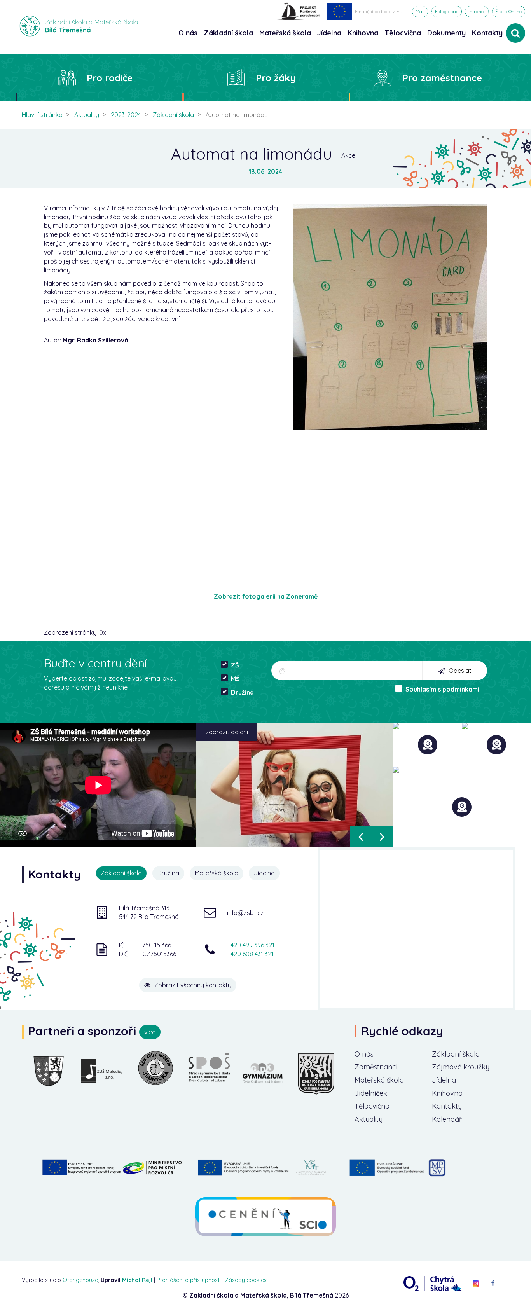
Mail (420, 11)
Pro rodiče (110, 78)
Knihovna (447, 1093)
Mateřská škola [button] (285, 32)
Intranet (476, 11)
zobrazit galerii (227, 732)
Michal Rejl (137, 1280)
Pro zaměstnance (442, 78)
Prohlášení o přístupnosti (189, 1280)
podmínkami (460, 689)
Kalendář (447, 1119)
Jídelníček (371, 1093)
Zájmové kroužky (460, 1066)
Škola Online (509, 11)
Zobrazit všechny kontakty (192, 985)
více (149, 1032)
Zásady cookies (246, 1280)
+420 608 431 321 (250, 954)
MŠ (235, 679)
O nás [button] (187, 32)
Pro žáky (276, 78)
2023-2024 (126, 115)
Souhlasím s (442, 689)
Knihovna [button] (363, 32)
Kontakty (487, 32)
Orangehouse (80, 1280)
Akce (348, 155)
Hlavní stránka (42, 115)
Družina (242, 692)
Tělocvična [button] (402, 32)
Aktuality (86, 115)
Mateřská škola (379, 1080)
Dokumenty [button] (446, 32)
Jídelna (444, 1080)
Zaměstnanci (376, 1066)
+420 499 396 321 (250, 945)
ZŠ (235, 665)
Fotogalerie (446, 11)
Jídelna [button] (329, 32)
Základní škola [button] (228, 32)
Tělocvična (372, 1106)
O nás (364, 1054)
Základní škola (173, 115)
